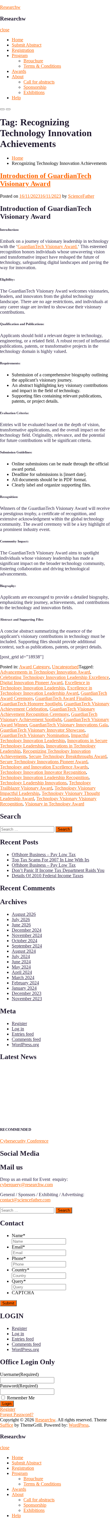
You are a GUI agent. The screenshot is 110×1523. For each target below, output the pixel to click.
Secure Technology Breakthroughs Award (67, 756)
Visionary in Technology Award (54, 803)
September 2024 (27, 945)
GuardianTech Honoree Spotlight (31, 703)
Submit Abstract (26, 44)
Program (20, 55)
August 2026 (24, 914)
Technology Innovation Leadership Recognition (44, 777)
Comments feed (26, 1039)
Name (18, 1235)
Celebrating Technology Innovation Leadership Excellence (54, 677)
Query (19, 1281)
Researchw (10, 7)
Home (17, 39)
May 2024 (21, 966)
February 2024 (25, 982)
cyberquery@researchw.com (26, 1184)
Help (16, 97)
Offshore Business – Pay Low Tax (44, 854)
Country (20, 1269)
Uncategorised (65, 666)
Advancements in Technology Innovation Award (45, 672)
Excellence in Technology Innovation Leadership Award (46, 690)
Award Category (34, 666)
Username (19, 1374)
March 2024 (23, 977)
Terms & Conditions (42, 66)
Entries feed (23, 1034)
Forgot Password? (16, 1414)
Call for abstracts (39, 81)
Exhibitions (34, 92)
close (4, 29)
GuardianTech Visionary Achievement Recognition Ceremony (47, 711)
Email (18, 1246)
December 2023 (26, 993)
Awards (19, 71)
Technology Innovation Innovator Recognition (43, 772)
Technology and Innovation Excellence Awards (44, 766)
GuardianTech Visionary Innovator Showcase (42, 730)
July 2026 (21, 919)
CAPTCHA (23, 1292)
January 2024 (24, 988)
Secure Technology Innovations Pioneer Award (43, 761)
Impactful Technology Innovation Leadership (44, 738)
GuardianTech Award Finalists (63, 698)
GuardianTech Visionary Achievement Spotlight (48, 717)
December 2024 (26, 930)
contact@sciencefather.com (25, 1199)
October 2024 (24, 940)
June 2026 (21, 924)
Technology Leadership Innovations (33, 782)
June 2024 (21, 961)
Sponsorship (34, 87)
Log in (18, 1028)
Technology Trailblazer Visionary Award (45, 785)
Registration (23, 50)
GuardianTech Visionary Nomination (34, 735)
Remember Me (21, 1397)
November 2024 (27, 935)
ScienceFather (81, 196)
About (17, 76)
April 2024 (22, 972)
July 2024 (21, 956)
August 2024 (24, 951)
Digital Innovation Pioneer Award (31, 682)
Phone (19, 1258)
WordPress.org (25, 1044)
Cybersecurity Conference (24, 1140)
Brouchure (33, 60)
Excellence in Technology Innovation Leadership (45, 685)
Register (19, 1023)
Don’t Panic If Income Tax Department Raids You (58, 870)
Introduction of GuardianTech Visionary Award (45, 179)
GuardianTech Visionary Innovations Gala (68, 724)
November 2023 (27, 998)
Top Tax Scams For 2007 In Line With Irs (50, 859)
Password (19, 1385)
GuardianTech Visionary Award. (48, 246)
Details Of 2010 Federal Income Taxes (47, 875)
